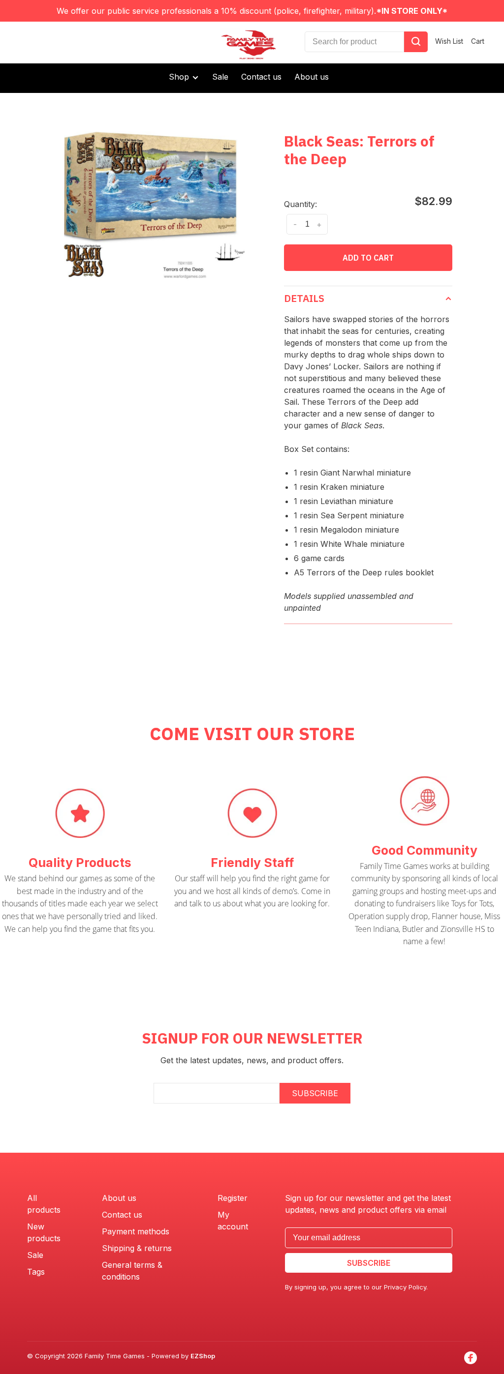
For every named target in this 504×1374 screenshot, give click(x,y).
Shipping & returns (137, 1248)
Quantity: (300, 204)
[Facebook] (470, 1357)
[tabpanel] (154, 205)
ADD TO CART (368, 258)
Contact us (261, 77)
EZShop (202, 1356)
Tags (36, 1272)
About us (311, 77)
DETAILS (304, 298)
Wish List (449, 41)
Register (233, 1198)
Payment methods (135, 1231)
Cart (477, 41)
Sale (220, 77)
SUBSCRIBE (315, 1093)
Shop (180, 77)
